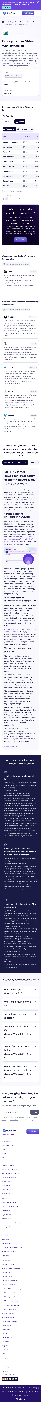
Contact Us (5, 1367)
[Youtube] (20, 1399)
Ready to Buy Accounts (9, 1169)
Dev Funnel (5, 1235)
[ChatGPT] (6, 1379)
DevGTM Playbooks (8, 1276)
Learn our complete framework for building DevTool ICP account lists (19, 539)
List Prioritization (7, 1239)
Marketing (5, 1153)
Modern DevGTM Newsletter (11, 1305)
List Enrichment (7, 1219)
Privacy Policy (14, 1120)
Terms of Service (7, 1391)
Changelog (5, 1371)
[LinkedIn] (16, 1399)
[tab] (9, 129)
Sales (3, 1149)
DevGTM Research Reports (10, 1293)
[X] (24, 1399)
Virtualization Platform (28, 22)
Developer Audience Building (11, 1223)
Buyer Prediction (7, 1215)
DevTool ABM (6, 1185)
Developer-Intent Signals (9, 1202)
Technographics (7, 1227)
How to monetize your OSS (10, 1321)
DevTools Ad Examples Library (11, 1289)
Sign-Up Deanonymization (10, 1206)
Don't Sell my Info (33, 1391)
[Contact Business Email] (26, 142)
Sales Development (8, 1145)
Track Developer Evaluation (10, 1173)
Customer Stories (7, 1337)
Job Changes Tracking (9, 1251)
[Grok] (16, 1379)
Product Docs (6, 1350)
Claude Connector (7, 1325)
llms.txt (26, 1395)
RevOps (4, 1157)
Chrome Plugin (6, 1255)
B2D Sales (5, 1333)
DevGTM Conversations (9, 1280)
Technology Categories (9, 1317)
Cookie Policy (19, 1391)
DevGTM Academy (8, 1264)
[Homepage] (8, 13)
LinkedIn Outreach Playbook (11, 1268)
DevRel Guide (6, 1329)
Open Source (6, 1193)
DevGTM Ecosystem (8, 1285)
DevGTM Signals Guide (9, 1309)
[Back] (3, 199)
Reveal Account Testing (9, 1177)
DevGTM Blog (6, 1272)
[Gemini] (10, 1379)
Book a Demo (28, 13)
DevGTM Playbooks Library (10, 1301)
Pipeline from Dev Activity (10, 1165)
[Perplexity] (13, 1379)
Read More (6, 8)
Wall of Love (6, 1341)
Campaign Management (9, 1243)
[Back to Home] (3, 22)
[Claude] (3, 1379)
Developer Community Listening (12, 1247)
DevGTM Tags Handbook (10, 1297)
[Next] (23, 199)
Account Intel (6, 1210)
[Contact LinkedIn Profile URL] (24, 142)
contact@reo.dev (8, 1134)
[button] (37, 13)
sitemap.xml (17, 1395)
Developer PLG (6, 1189)
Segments (5, 1231)
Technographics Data (8, 1313)
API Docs (4, 1354)
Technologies (12, 22)
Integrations (5, 1346)
